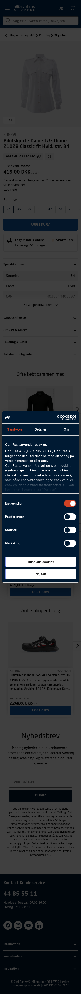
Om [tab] (66, 429)
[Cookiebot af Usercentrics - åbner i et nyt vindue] (57, 417)
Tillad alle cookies (40, 562)
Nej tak (40, 574)
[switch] (70, 516)
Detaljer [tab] (40, 429)
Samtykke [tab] (14, 429)
